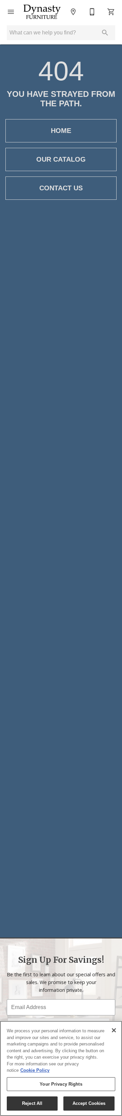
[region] (61, 1068)
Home (61, 130)
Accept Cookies (89, 1103)
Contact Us (61, 188)
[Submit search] (105, 33)
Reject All (32, 1103)
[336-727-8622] (92, 12)
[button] (11, 12)
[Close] (113, 1030)
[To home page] (42, 12)
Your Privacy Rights (61, 1084)
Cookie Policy (34, 1070)
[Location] (73, 12)
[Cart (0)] (111, 12)
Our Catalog (61, 159)
